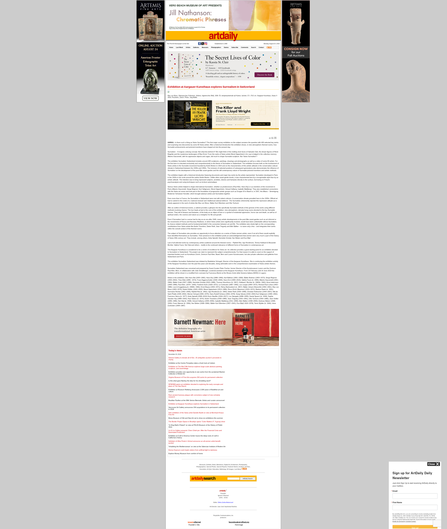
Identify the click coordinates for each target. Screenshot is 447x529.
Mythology (223, 469)
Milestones (219, 464)
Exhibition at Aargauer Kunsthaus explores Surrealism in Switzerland (193, 404)
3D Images (230, 469)
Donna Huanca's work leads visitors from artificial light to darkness (192, 450)
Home (171, 47)
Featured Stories (233, 467)
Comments (244, 47)
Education (216, 469)
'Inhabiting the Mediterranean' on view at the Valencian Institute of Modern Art (196, 446)
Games (226, 47)
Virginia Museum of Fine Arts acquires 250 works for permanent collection (195, 377)
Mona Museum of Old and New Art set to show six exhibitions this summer (195, 418)
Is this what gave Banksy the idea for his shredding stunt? (189, 381)
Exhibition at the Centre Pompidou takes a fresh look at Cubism (191, 363)
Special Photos (211, 467)
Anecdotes (203, 469)
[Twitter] (202, 44)
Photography (243, 464)
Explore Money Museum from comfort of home (185, 453)
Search (253, 47)
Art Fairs (247, 467)
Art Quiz (209, 469)
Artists (188, 47)
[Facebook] (199, 44)
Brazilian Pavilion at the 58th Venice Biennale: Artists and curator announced (196, 400)
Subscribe (234, 47)
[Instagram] (205, 44)
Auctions (241, 467)
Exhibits (208, 464)
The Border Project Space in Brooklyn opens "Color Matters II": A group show (196, 421)
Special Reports (222, 467)
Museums (205, 47)
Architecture (234, 464)
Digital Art (227, 464)
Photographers (216, 47)
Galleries (196, 47)
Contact (261, 47)
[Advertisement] (252, 365)
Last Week (179, 47)
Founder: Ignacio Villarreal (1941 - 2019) (223, 495)
